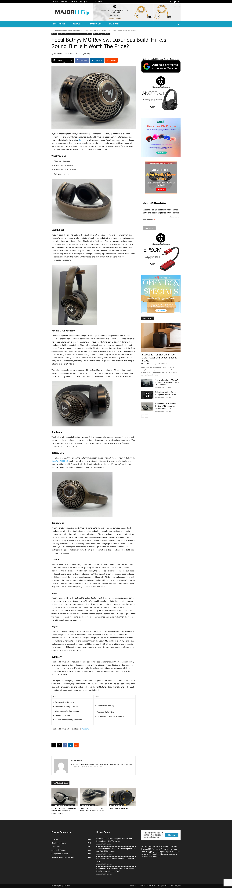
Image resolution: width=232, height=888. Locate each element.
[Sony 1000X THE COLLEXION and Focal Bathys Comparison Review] (93, 797)
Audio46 (85, 729)
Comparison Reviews (87, 805)
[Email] (53, 745)
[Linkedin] (70, 745)
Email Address (149, 220)
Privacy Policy (161, 886)
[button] (178, 24)
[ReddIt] (76, 745)
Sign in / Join (55, 2)
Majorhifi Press (146, 364)
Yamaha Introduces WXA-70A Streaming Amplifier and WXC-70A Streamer (167, 382)
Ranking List (96, 24)
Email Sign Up (83, 2)
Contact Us (73, 2)
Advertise (64, 2)
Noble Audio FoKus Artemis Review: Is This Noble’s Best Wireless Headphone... (165, 406)
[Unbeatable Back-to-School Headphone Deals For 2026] (147, 395)
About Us (133, 886)
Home (53, 30)
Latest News (59, 24)
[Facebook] (171, 1)
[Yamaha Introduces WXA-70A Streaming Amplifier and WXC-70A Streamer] (147, 383)
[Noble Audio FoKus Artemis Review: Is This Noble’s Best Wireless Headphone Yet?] (64, 797)
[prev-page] (142, 416)
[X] (179, 1)
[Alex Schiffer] (61, 766)
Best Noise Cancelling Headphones (76, 30)
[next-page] (146, 416)
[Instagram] (175, 1)
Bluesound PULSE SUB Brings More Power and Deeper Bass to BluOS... (159, 357)
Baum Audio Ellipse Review (118, 808)
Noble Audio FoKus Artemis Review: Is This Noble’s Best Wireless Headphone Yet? (64, 810)
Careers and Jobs (175, 886)
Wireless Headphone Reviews (102, 34)
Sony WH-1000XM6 (59, 461)
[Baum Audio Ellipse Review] (122, 797)
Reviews (76, 24)
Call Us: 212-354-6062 (96, 2)
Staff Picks (114, 24)
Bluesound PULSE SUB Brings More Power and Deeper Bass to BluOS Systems (114, 840)
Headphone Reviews (85, 34)
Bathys (81, 140)
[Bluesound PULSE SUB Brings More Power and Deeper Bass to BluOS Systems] (161, 337)
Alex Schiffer (57, 54)
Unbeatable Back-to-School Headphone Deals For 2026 (115, 860)
